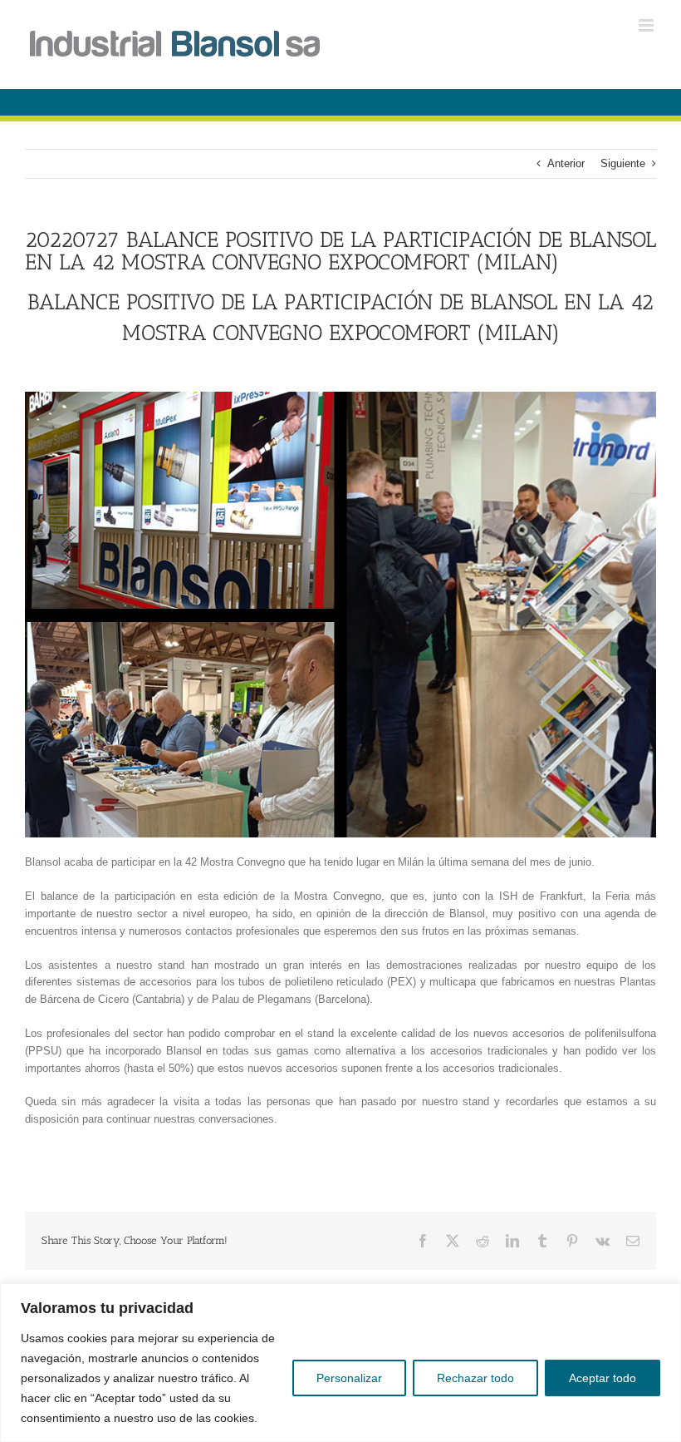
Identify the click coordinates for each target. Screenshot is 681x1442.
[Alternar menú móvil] (647, 25)
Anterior (566, 163)
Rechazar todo (475, 1378)
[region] (340, 1362)
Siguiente (622, 163)
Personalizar (349, 1378)
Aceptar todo (602, 1378)
